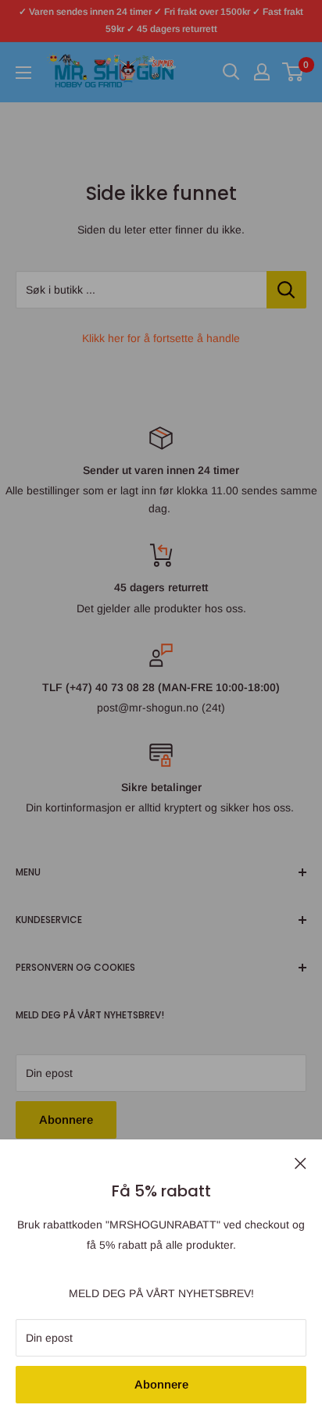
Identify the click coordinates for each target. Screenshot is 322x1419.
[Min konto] (262, 71)
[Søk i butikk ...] (286, 289)
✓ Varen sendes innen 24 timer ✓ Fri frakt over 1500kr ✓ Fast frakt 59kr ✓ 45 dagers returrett (161, 20)
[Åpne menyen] (23, 72)
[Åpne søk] (231, 71)
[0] (293, 71)
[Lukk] (300, 1162)
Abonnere (161, 1384)
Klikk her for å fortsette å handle (161, 338)
